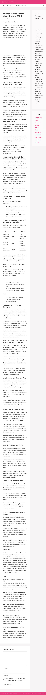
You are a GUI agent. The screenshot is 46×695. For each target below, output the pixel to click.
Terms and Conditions (41, 693)
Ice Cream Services (8, 2)
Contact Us (32, 693)
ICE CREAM (6, 640)
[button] (43, 5)
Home (3, 5)
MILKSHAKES (38, 135)
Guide (36, 130)
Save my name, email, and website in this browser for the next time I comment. (14, 679)
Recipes (9, 5)
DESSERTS (38, 123)
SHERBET (37, 142)
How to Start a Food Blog (20, 5)
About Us (22, 693)
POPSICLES (38, 140)
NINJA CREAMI (39, 137)
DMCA (36, 693)
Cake (36, 120)
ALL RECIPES (38, 117)
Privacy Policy (27, 693)
